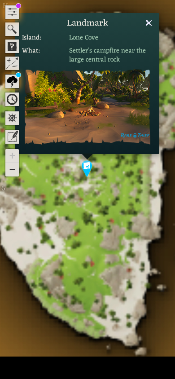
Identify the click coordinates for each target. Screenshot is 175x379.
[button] (87, 168)
